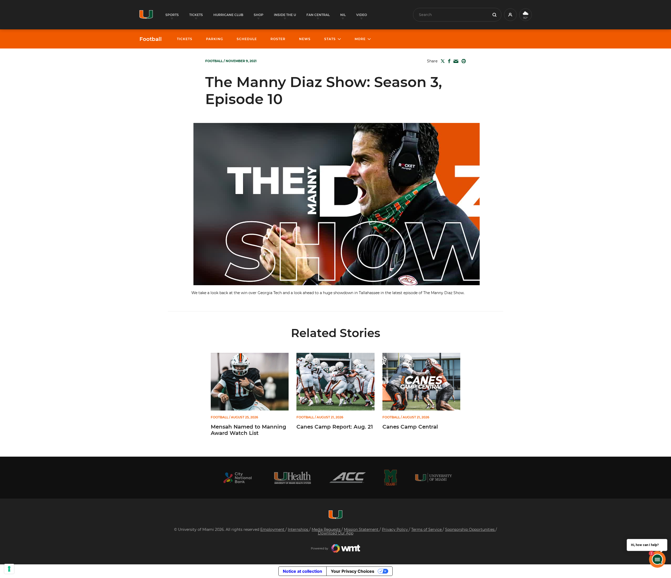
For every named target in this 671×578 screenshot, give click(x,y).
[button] (510, 14)
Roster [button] (277, 39)
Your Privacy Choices (352, 571)
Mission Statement (362, 529)
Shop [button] (258, 15)
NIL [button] (343, 15)
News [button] (305, 39)
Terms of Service (427, 529)
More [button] (360, 39)
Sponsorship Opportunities (470, 529)
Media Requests (327, 529)
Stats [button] (330, 39)
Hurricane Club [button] (228, 15)
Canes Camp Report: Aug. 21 (334, 427)
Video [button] (361, 15)
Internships (298, 529)
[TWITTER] (442, 61)
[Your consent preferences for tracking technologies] (9, 569)
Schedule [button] (247, 39)
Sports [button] (172, 15)
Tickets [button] (196, 15)
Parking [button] (214, 39)
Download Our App (335, 533)
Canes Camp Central (410, 427)
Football (150, 39)
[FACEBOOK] (448, 61)
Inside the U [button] (285, 15)
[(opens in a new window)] (237, 478)
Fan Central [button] (318, 15)
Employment (272, 529)
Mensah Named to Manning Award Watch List (248, 430)
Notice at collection (302, 571)
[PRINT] (462, 61)
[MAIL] (454, 61)
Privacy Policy (395, 529)
